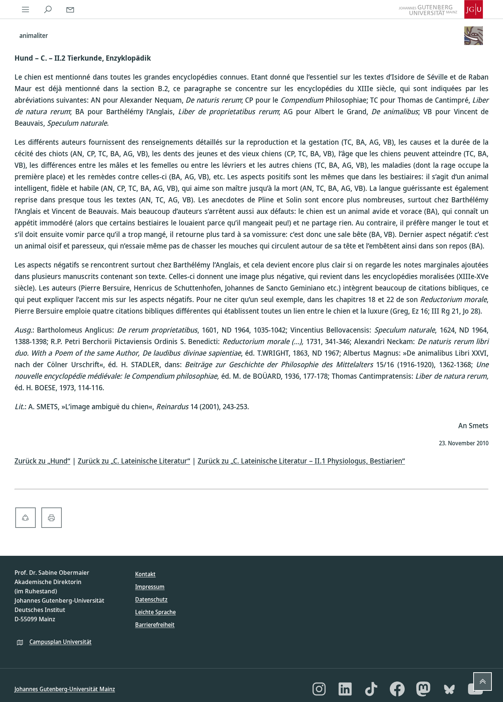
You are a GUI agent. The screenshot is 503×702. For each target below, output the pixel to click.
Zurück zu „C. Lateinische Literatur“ (134, 461)
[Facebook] (397, 689)
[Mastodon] (423, 689)
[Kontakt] (70, 9)
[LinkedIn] (345, 689)
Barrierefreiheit (155, 625)
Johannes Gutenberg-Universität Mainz (65, 689)
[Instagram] (319, 689)
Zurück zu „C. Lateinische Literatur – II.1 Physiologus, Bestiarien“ (301, 461)
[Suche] (48, 9)
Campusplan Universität (60, 642)
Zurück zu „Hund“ (42, 461)
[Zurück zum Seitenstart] (482, 681)
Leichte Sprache (155, 612)
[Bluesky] (449, 689)
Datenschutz (151, 599)
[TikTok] (371, 689)
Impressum (150, 587)
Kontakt (145, 574)
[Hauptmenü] (26, 9)
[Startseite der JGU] (441, 9)
